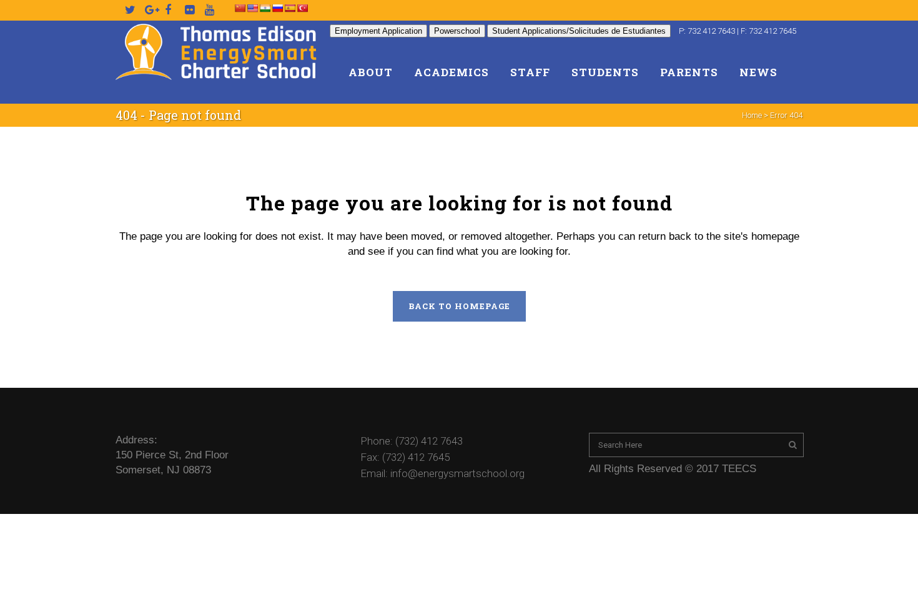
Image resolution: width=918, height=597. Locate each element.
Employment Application (378, 31)
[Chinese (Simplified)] (239, 8)
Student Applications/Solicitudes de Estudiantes (579, 31)
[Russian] (277, 8)
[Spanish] (289, 8)
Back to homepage (459, 306)
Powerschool (457, 31)
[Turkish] (302, 8)
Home (752, 115)
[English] (252, 8)
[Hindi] (264, 8)
